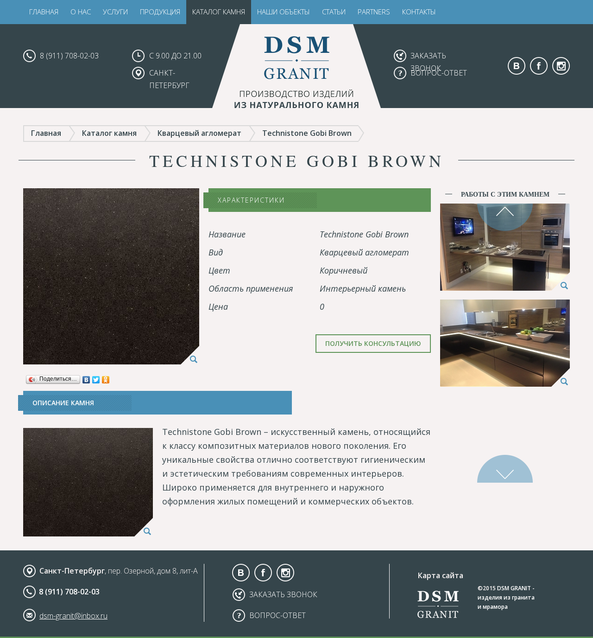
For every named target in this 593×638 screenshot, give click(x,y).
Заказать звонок (283, 594)
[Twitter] (96, 377)
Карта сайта (440, 575)
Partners (374, 11)
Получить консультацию (373, 343)
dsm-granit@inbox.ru (73, 616)
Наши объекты (283, 11)
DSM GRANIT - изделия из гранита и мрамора (506, 597)
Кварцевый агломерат (199, 133)
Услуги (115, 11)
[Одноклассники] (106, 377)
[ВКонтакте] (86, 377)
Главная (43, 11)
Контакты (419, 11)
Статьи (334, 11)
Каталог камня (218, 11)
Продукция (160, 11)
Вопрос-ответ (438, 73)
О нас (80, 11)
